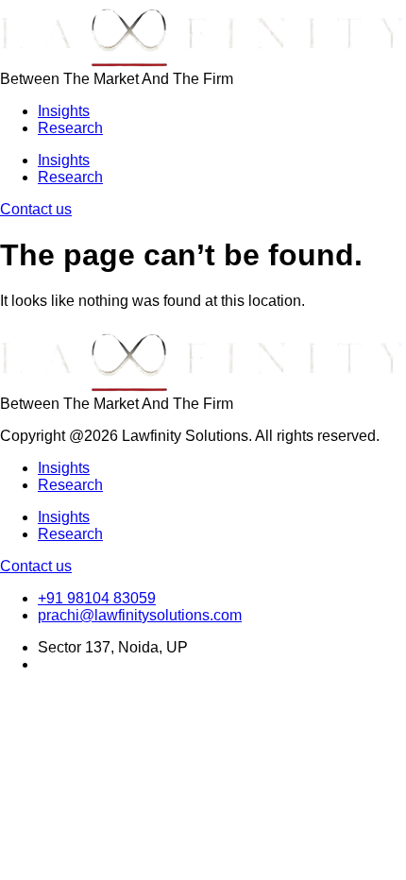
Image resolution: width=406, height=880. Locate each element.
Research (70, 128)
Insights (64, 111)
